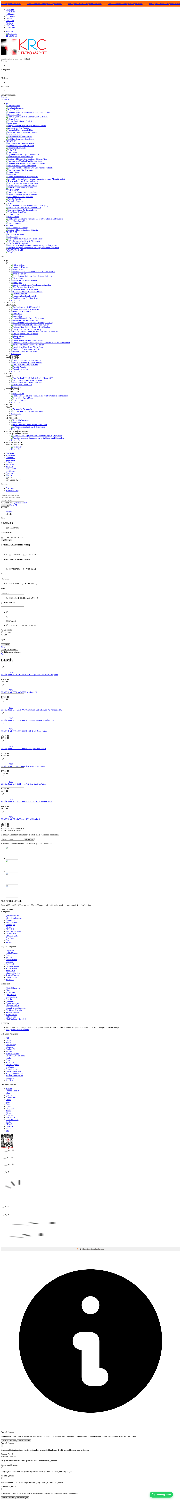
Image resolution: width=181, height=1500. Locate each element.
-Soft (79, 1249)
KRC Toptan (11, 25)
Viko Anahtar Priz (13, 973)
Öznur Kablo (11, 1097)
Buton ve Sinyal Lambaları (44, 272)
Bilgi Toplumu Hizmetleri (16, 1019)
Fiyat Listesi (10, 27)
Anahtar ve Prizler (34, 349)
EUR (15, 36)
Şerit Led (9, 957)
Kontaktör (25, 267)
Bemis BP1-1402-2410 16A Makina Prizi (24, 819)
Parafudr (23, 294)
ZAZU (8, 1122)
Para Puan (10, 21)
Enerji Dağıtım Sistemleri (42, 276)
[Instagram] (12, 871)
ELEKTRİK (11, 141)
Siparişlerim (10, 12)
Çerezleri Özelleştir (9, 1441)
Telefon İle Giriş (12, 491)
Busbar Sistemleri (33, 329)
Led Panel (10, 964)
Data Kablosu (11, 977)
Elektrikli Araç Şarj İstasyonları (49, 436)
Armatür (22, 367)
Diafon (21, 336)
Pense (19, 422)
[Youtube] (12, 897)
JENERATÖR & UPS (14, 250)
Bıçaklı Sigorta (11, 936)
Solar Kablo (27, 385)
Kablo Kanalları (31, 351)
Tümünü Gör (16, 300)
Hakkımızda (10, 14)
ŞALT (8, 103)
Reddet (56, 1436)
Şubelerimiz (10, 16)
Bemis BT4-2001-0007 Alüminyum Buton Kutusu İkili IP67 (31, 720)
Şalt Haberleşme (32, 298)
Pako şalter (10, 1078)
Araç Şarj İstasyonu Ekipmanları (51, 438)
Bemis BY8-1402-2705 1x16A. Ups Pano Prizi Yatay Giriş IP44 (33, 675)
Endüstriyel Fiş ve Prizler (42, 323)
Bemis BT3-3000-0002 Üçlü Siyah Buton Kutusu (27, 749)
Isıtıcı (19, 316)
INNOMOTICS (12, 1120)
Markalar (9, 23)
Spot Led (9, 962)
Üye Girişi (10, 488)
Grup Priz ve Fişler (35, 347)
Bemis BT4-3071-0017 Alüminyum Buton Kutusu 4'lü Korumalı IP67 (35, 710)
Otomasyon (10, 925)
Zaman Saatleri (31, 280)
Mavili (8, 1111)
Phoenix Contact (12, 1091)
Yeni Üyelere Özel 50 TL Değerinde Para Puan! (56, 4)
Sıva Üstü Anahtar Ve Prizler (46, 331)
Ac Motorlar (27, 409)
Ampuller (24, 369)
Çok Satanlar (11, 995)
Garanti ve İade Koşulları (15, 1008)
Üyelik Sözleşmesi (13, 1003)
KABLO (9, 203)
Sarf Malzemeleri (33, 307)
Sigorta (21, 269)
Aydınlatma (10, 920)
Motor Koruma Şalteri (14, 1076)
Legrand (9, 1095)
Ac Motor (10, 942)
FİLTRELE (5, 645)
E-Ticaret (84, 1249)
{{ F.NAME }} (22, 625)
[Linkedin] (12, 884)
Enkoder (23, 400)
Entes (8, 1104)
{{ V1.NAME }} (24, 554)
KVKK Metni (11, 1015)
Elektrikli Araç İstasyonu (15, 1056)
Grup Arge (10, 1108)
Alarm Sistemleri (32, 309)
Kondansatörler (31, 296)
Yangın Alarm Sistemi (14, 1073)
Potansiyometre (12, 1069)
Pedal (19, 314)
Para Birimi (10, 480)
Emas (8, 1102)
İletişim (9, 18)
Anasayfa (9, 512)
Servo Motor (28, 398)
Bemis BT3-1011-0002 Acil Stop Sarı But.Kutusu (27, 784)
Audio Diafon (11, 960)
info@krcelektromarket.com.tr (17, 1030)
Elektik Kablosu (12, 922)
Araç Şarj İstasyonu (13, 931)
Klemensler (26, 311)
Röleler (21, 265)
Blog (8, 990)
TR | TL (12, 475)
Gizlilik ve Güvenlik (14, 1010)
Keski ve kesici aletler (38, 425)
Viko (8, 1093)
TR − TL (13, 34)
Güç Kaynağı (11, 1045)
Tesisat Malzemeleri (36, 345)
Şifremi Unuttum (20, 503)
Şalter (19, 283)
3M (7, 1131)
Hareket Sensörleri (34, 360)
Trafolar (22, 274)
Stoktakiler (8, 630)
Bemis (8, 1100)
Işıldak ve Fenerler (34, 362)
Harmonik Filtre (31, 289)
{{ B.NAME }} (23, 583)
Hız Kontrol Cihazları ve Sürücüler (54, 396)
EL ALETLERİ (12, 232)
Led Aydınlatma (31, 365)
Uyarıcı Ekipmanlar (36, 318)
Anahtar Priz (11, 933)
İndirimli (7, 632)
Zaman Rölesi (11, 968)
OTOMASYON (12, 214)
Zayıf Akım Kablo (34, 382)
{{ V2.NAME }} (24, 569)
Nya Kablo (10, 938)
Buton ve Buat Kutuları (40, 327)
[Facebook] (12, 858)
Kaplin (8, 1058)
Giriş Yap (5, 505)
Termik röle (10, 971)
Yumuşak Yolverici (34, 291)
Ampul (8, 1040)
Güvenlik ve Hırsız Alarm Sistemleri (55, 343)
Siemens (9, 1089)
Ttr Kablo (10, 980)
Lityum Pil (10, 951)
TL (7, 36)
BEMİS (4, 675)
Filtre (3, 647)
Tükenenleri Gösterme (12, 652)
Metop (8, 1113)
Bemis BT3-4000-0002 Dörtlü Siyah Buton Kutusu (28, 731)
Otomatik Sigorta (12, 966)
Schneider (10, 1115)
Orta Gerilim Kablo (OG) (43, 378)
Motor (8, 927)
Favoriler (9, 31)
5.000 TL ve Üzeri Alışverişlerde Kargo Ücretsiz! (96, 4)
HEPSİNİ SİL (6, 540)
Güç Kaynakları (31, 334)
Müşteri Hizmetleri (13, 988)
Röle (8, 1038)
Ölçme (21, 278)
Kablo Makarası (31, 320)
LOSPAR (10, 1126)
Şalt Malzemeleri (12, 916)
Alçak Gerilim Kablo (37, 380)
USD (11, 36)
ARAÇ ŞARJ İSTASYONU (17, 243)
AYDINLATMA (12, 190)
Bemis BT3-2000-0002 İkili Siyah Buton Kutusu (27, 766)
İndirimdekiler (11, 997)
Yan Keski (10, 1080)
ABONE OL (29, 839)
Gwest (8, 1106)
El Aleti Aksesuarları (37, 427)
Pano (19, 338)
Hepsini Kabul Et (24, 1441)
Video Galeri (11, 1017)
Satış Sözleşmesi (12, 1006)
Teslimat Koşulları (13, 1012)
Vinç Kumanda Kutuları (41, 285)
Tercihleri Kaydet (22, 1498)
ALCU (8, 1128)
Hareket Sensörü (12, 1054)
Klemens (9, 1047)
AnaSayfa (10, 10)
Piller (19, 447)
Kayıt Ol (13, 505)
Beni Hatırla (9, 503)
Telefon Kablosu (12, 975)
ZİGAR (9, 1124)
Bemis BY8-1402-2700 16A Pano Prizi (23, 692)
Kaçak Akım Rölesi (13, 1071)
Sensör (21, 394)
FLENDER (10, 1117)
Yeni (5, 635)
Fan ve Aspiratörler (35, 340)
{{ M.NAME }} (23, 598)
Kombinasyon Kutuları (40, 325)
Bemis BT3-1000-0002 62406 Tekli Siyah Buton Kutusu (30, 801)
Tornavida (25, 420)
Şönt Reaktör (28, 287)
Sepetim (9, 999)
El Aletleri (10, 929)
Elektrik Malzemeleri (14, 918)
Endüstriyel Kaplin (35, 411)
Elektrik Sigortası (12, 1065)
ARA (27, 59)
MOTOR (9, 225)
